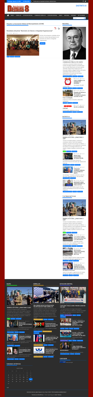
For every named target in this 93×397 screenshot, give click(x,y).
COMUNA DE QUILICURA (67, 191)
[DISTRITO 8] (8, 15)
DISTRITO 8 (81, 5)
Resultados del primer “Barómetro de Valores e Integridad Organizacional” (30, 31)
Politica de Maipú (66, 164)
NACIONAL (66, 15)
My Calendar (81, 15)
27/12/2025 (22, 348)
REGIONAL (73, 15)
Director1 (16, 33)
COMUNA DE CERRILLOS (40, 15)
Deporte (62, 315)
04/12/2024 (48, 347)
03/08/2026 (77, 263)
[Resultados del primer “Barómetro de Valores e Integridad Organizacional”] (23, 35)
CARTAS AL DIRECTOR (67, 246)
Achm (8, 56)
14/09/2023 (75, 319)
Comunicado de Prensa (67, 76)
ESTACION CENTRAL (52, 15)
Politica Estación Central (65, 353)
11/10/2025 (36, 303)
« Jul (8, 387)
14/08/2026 (66, 135)
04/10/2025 (77, 105)
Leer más (43, 43)
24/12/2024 (48, 321)
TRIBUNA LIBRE (80, 340)
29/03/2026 (77, 153)
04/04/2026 (77, 78)
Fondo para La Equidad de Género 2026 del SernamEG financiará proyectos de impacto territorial (41, 1)
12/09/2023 (75, 331)
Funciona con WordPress (37, 394)
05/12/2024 (48, 335)
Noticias (74, 315)
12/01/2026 (77, 167)
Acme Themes (58, 394)
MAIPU (60, 15)
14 (23, 377)
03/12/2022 (75, 343)
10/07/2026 (66, 60)
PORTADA (12, 56)
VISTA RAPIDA (17, 56)
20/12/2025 (77, 90)
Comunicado (65, 260)
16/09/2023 (63, 304)
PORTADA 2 (75, 76)
